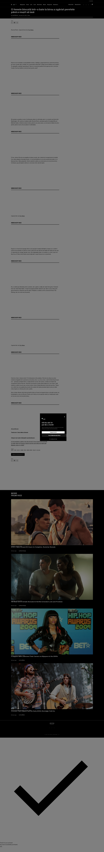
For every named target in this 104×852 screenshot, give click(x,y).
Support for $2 (53, 432)
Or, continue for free (53, 439)
